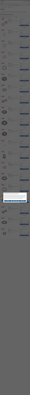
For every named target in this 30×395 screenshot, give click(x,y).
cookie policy (20, 198)
